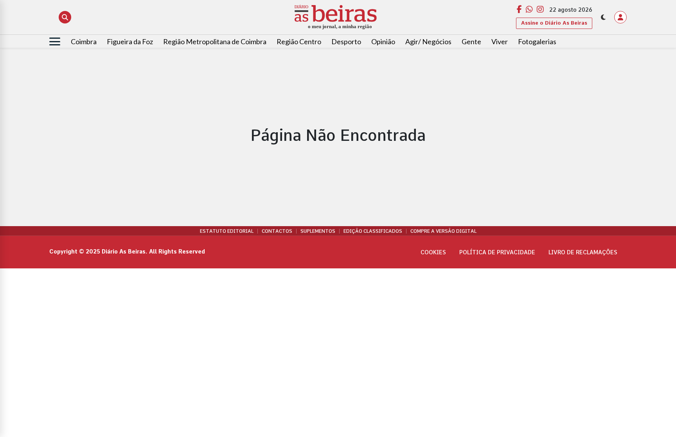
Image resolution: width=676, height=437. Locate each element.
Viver (499, 41)
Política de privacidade (497, 252)
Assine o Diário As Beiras (554, 23)
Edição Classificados (372, 231)
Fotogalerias (537, 41)
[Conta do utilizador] (620, 17)
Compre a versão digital (443, 231)
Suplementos (317, 231)
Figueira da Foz (130, 41)
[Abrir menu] (54, 41)
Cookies (433, 252)
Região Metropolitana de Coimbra (214, 41)
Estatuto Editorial (227, 231)
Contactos (277, 231)
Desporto (346, 41)
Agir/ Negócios (428, 41)
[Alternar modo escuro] (603, 17)
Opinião (383, 41)
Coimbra (84, 41)
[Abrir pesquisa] (65, 17)
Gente (471, 41)
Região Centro (299, 41)
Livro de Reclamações (582, 252)
